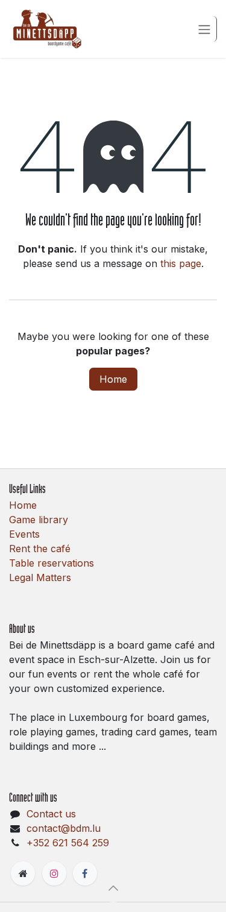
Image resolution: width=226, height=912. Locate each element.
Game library (38, 520)
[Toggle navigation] (204, 29)
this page (180, 263)
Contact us (51, 814)
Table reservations (51, 563)
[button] (113, 887)
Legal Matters (40, 577)
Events (24, 534)
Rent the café (40, 548)
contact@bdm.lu (64, 828)
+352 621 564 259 (68, 843)
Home (113, 379)
